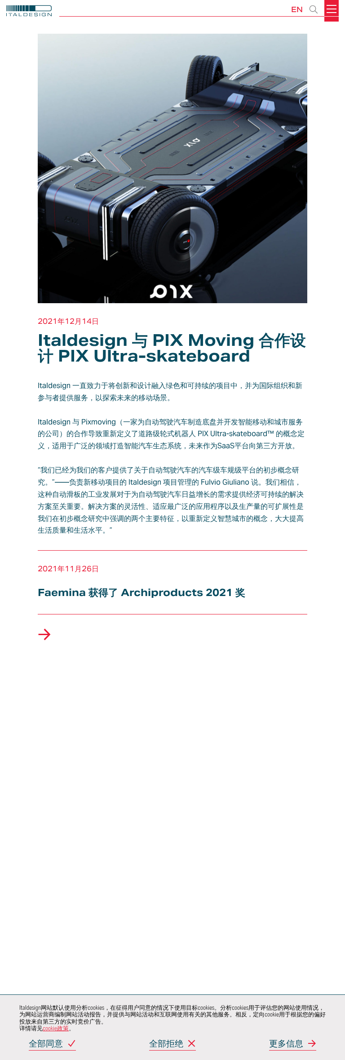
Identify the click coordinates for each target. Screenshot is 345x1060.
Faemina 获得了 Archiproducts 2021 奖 (141, 592)
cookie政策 (56, 1028)
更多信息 (286, 1044)
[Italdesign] (29, 12)
